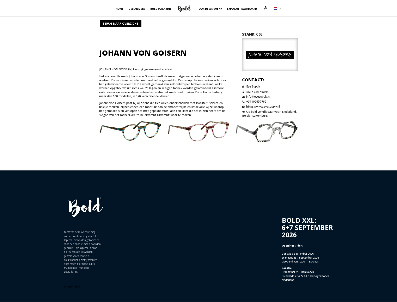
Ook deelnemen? (210, 9)
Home (119, 9)
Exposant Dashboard (242, 9)
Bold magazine (160, 9)
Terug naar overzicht (121, 23)
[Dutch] (277, 11)
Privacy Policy (72, 286)
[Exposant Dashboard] (265, 8)
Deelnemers (137, 9)
